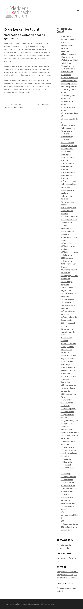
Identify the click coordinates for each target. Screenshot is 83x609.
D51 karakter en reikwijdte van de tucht (68, 332)
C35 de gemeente (68, 243)
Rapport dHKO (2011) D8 (67, 574)
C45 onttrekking (67, 299)
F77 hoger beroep (68, 477)
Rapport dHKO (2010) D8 (67, 572)
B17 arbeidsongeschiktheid (69, 119)
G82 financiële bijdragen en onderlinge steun (68, 500)
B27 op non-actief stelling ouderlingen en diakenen (69, 184)
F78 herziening (67, 479)
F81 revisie (65, 494)
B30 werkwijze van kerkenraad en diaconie (68, 211)
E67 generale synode (69, 420)
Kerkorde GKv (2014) (64, 30)
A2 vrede (64, 42)
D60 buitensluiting (68, 394)
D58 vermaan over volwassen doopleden (69, 379)
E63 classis (65, 406)
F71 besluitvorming (68, 447)
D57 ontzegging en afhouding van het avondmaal (69, 370)
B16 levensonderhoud (69, 113)
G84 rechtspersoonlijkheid (69, 515)
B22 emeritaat (67, 148)
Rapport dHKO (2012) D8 (67, 577)
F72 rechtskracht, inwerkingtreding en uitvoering (69, 453)
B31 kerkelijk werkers (69, 216)
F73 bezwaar (66, 459)
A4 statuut (65, 51)
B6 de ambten (67, 57)
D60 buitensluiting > (44, 104)
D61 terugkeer (66, 397)
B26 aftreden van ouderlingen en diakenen (68, 175)
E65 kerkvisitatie (67, 411)
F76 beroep (65, 474)
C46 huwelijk (66, 302)
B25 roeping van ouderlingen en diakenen (67, 166)
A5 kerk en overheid (69, 54)
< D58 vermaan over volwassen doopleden (13, 105)
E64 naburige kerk (68, 409)
